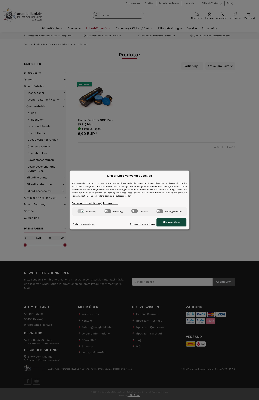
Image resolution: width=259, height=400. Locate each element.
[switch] (80, 211)
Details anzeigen (84, 224)
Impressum (110, 203)
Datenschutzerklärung (87, 203)
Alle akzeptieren (171, 222)
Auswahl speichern (142, 224)
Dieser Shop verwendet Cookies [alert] (129, 175)
